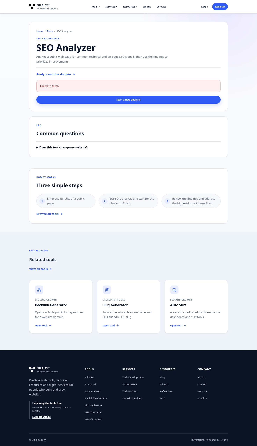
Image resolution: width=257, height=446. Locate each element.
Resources (130, 6)
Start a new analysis (128, 99)
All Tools (90, 377)
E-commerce (129, 384)
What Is (164, 384)
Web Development (133, 377)
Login (204, 6)
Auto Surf (90, 384)
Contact (161, 6)
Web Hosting (129, 391)
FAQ (162, 398)
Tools (95, 6)
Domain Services (132, 398)
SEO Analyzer (93, 391)
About (147, 6)
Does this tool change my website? (63, 147)
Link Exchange (93, 405)
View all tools (40, 269)
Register (220, 6)
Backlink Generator (96, 398)
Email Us (202, 398)
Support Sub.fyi (41, 416)
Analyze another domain (55, 74)
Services (111, 6)
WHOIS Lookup (93, 419)
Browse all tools (49, 214)
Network (202, 391)
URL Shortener (93, 412)
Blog (162, 377)
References (166, 391)
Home (39, 31)
